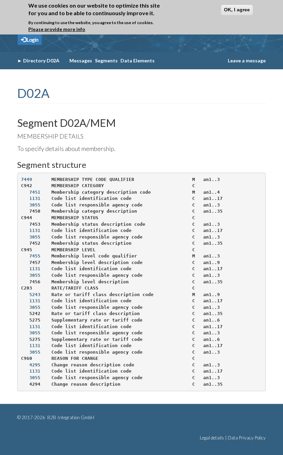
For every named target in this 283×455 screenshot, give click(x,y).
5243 (34, 294)
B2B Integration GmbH (70, 417)
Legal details (212, 438)
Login (32, 40)
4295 (34, 364)
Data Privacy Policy (247, 438)
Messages (80, 60)
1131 (34, 198)
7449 (26, 179)
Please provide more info (56, 29)
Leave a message (247, 60)
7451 (34, 192)
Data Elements (137, 60)
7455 (34, 256)
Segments (106, 60)
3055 (34, 205)
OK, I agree (237, 9)
